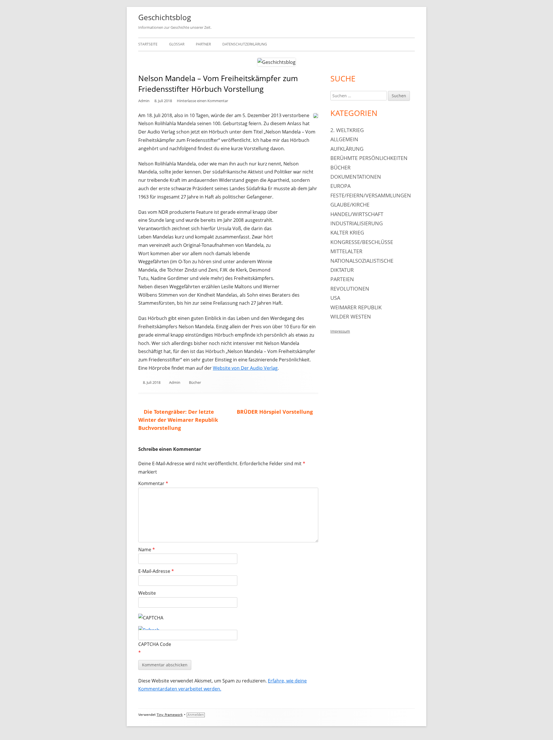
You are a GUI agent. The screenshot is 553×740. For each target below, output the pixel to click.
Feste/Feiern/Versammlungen (370, 195)
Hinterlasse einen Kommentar (202, 100)
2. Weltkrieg (347, 130)
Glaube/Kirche (350, 204)
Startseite (148, 44)
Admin (143, 100)
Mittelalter (346, 251)
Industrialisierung (356, 223)
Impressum (340, 331)
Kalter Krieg (347, 232)
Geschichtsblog (164, 17)
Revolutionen (349, 288)
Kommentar (153, 483)
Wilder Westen (350, 316)
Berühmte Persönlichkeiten (369, 158)
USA (335, 297)
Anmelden (196, 715)
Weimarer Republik (356, 307)
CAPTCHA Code (154, 644)
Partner (203, 44)
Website (147, 593)
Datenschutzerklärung (244, 44)
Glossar (176, 44)
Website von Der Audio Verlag (245, 368)
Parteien (342, 279)
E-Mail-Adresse (156, 571)
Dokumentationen (355, 176)
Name (146, 549)
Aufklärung (346, 148)
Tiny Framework (170, 715)
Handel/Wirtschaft (356, 214)
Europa (340, 185)
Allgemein (344, 139)
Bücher (195, 382)
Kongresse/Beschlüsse (361, 242)
